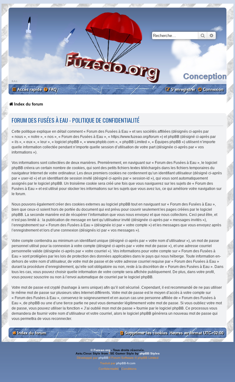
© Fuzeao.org (100, 350)
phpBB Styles (150, 353)
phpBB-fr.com (125, 363)
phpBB (103, 357)
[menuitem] (50, 89)
